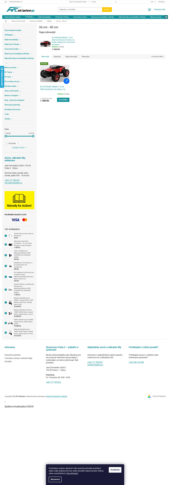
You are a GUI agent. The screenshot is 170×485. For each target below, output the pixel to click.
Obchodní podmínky (13, 355)
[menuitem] (12, 17)
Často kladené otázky (78, 2)
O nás (93, 2)
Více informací (72, 473)
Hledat (107, 9)
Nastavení (55, 479)
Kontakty (8, 361)
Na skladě (14, 143)
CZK (152, 2)
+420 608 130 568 (136, 362)
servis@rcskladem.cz (13, 183)
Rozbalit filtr (18, 148)
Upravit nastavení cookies (56, 396)
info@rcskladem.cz (95, 365)
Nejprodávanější (71, 56)
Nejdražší (57, 56)
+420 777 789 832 (12, 180)
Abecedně (85, 56)
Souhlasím (115, 470)
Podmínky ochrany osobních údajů (18, 358)
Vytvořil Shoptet (159, 396)
